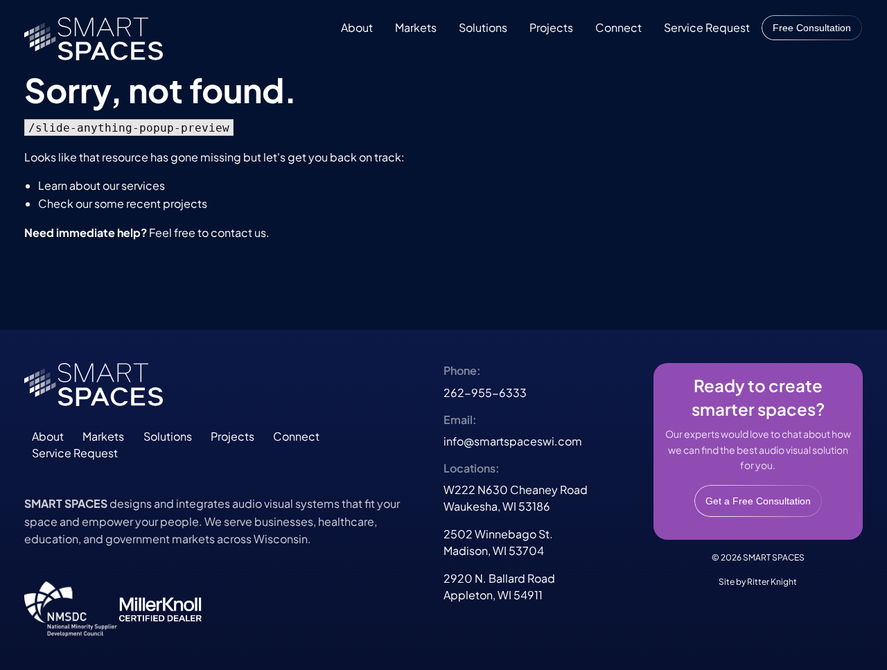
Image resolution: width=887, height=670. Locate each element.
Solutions (483, 27)
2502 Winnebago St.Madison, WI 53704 (498, 542)
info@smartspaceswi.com (513, 441)
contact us (238, 232)
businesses (283, 521)
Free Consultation (812, 27)
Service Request (707, 27)
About (357, 27)
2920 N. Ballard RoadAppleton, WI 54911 (499, 586)
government (137, 538)
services (143, 185)
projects (185, 203)
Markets (416, 27)
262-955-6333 (485, 392)
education (51, 538)
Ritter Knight (772, 581)
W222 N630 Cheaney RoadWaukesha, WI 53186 (516, 497)
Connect (618, 27)
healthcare (346, 521)
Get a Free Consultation (758, 500)
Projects (551, 27)
